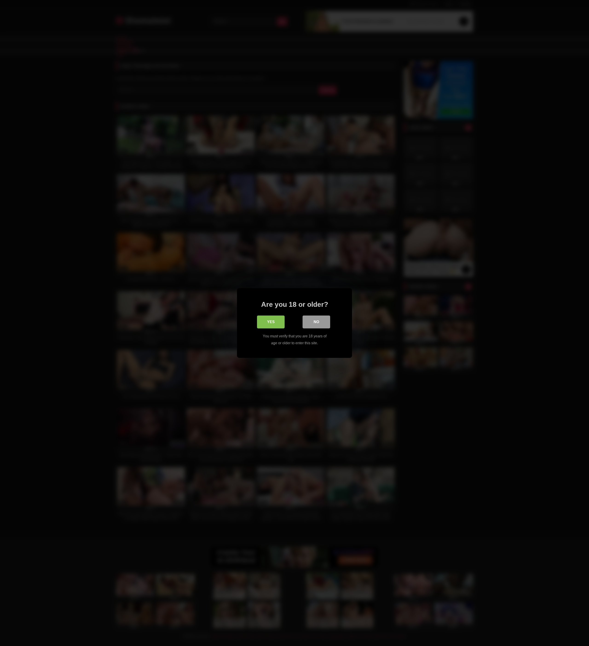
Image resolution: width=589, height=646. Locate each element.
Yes (271, 322)
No (316, 322)
